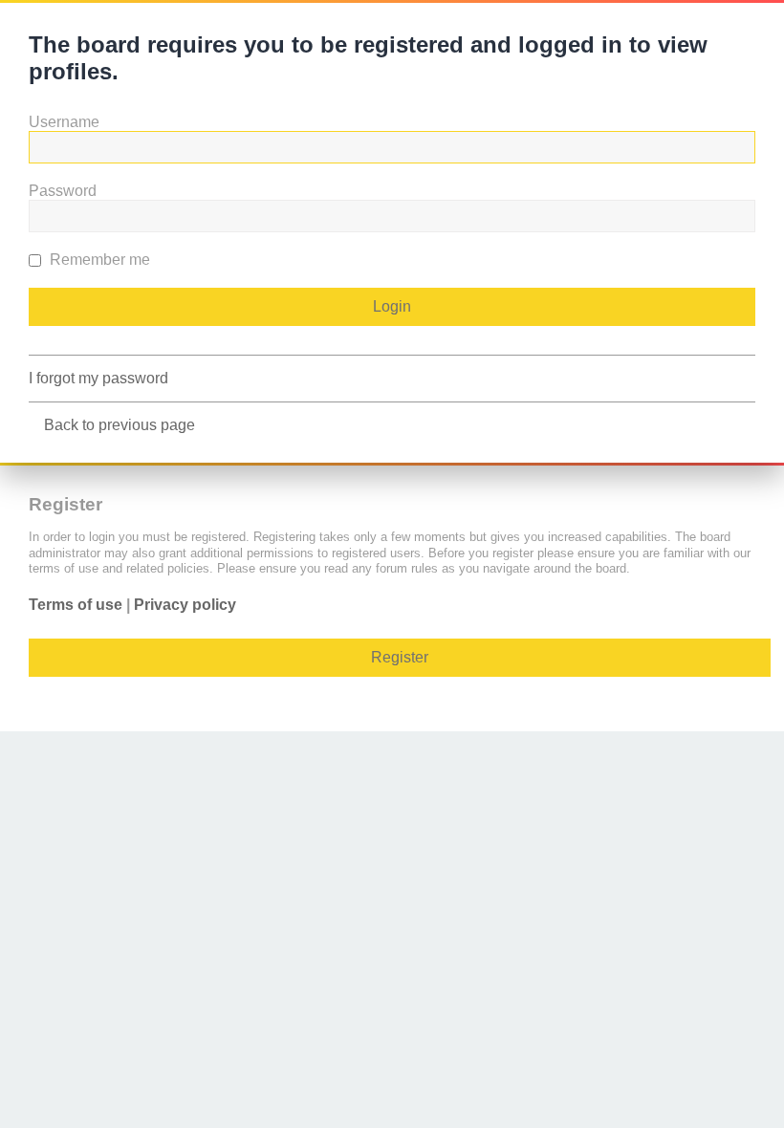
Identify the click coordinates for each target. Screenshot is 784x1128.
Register (399, 657)
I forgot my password (98, 378)
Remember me (98, 259)
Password (63, 191)
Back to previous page (119, 425)
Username (64, 122)
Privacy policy (185, 605)
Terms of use (75, 605)
